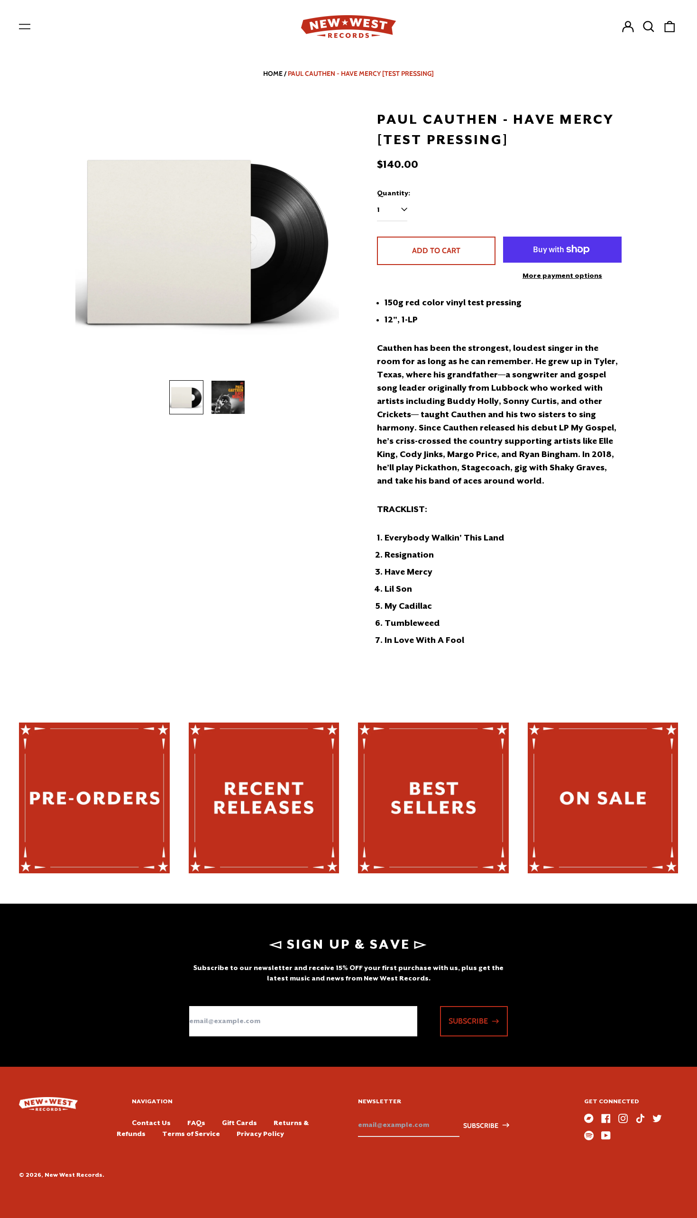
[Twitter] (657, 1118)
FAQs (196, 1122)
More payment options (562, 275)
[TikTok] (640, 1118)
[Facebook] (606, 1118)
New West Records (73, 1175)
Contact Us (151, 1122)
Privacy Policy (260, 1133)
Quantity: (393, 193)
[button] (648, 26)
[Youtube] (606, 1135)
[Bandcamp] (589, 1118)
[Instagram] (623, 1118)
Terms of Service (191, 1133)
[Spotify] (589, 1135)
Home (273, 73)
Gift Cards (239, 1122)
